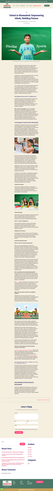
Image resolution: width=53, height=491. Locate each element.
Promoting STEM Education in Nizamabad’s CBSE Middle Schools (13, 457)
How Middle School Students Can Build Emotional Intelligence (13, 452)
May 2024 (29, 451)
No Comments (27, 23)
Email (28, 421)
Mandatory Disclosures (37, 5)
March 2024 (30, 456)
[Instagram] (7, 487)
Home (14, 5)
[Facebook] (5, 487)
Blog (28, 463)
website (17, 282)
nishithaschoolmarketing (23, 21)
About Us (17, 5)
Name (15, 421)
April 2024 (30, 454)
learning (34, 116)
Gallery (30, 5)
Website (15, 425)
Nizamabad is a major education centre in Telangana (23, 350)
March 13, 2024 (33, 21)
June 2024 (30, 449)
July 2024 (29, 447)
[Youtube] (9, 487)
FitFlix (27, 5)
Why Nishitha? (22, 5)
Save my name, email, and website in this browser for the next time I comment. (26, 429)
